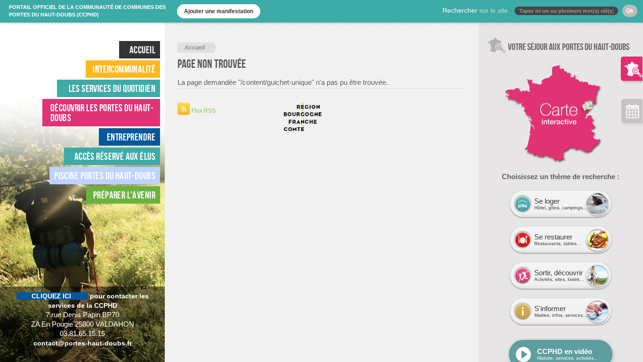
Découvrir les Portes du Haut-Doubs (101, 112)
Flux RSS (203, 110)
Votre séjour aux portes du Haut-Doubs (631, 62)
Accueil (142, 49)
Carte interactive (522, 59)
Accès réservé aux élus (114, 156)
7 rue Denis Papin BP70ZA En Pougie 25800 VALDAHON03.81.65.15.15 (82, 314)
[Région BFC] (303, 126)
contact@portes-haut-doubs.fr (82, 343)
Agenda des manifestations (631, 113)
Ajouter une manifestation (218, 11)
